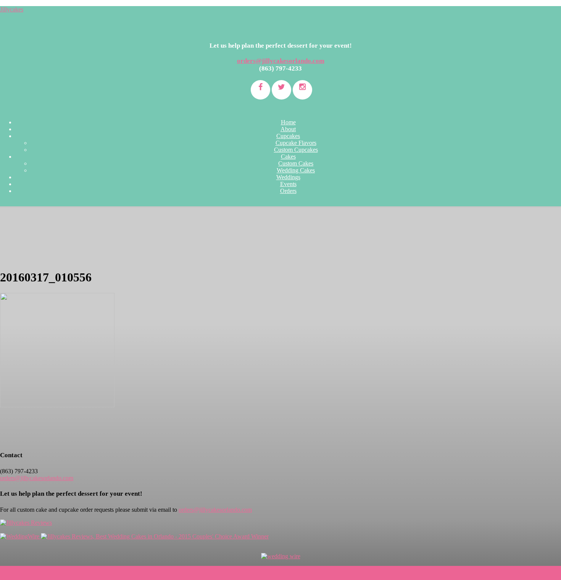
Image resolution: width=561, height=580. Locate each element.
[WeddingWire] (20, 536)
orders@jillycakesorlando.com (280, 60)
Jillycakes (11, 9)
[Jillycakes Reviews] (26, 522)
